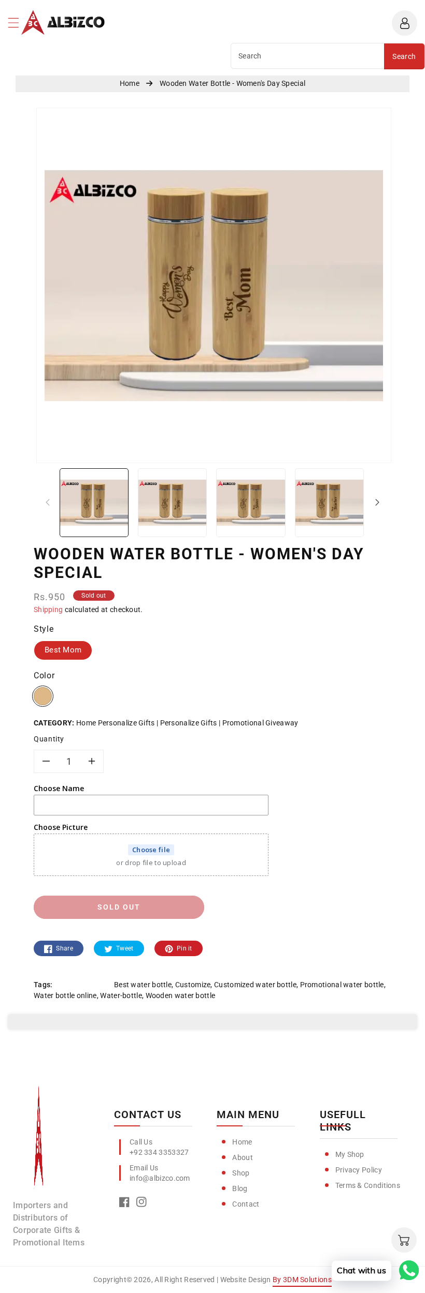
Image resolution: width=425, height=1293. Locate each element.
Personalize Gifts (188, 723)
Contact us (147, 1114)
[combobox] (307, 55)
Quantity (49, 739)
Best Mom (63, 650)
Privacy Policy (358, 1170)
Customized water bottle (255, 984)
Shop (240, 1173)
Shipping (48, 609)
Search (404, 56)
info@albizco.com (160, 1178)
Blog (239, 1188)
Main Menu (248, 1114)
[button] (18, 25)
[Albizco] (38, 1142)
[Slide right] (377, 502)
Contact (245, 1204)
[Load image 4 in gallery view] (329, 502)
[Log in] (404, 23)
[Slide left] (47, 502)
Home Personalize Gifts (116, 723)
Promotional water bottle (342, 984)
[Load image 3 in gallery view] (251, 502)
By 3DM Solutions (302, 1279)
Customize (193, 984)
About (242, 1157)
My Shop (349, 1154)
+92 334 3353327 (159, 1152)
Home (242, 1142)
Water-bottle (121, 995)
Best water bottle (143, 984)
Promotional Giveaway (260, 723)
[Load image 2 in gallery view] (172, 502)
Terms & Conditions (367, 1185)
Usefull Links (343, 1120)
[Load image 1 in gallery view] (94, 502)
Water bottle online (65, 995)
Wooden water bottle (181, 995)
